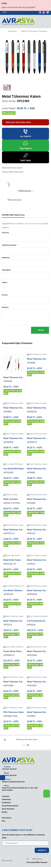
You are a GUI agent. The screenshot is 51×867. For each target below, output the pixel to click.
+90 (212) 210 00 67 (9, 769)
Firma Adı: (5, 232)
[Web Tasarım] (37, 859)
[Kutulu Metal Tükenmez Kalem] (13, 647)
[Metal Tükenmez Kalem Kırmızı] (37, 677)
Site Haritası (6, 818)
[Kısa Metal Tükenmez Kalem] (13, 586)
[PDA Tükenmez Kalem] (13, 708)
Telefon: (5, 282)
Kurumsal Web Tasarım (37, 862)
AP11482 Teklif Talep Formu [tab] (13, 215)
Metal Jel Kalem (10, 499)
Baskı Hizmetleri (8, 809)
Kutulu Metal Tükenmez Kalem (17, 651)
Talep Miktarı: (6, 270)
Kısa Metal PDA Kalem (13, 468)
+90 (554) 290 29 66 (9, 775)
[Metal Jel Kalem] (13, 495)
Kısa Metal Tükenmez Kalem (16, 590)
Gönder (40, 330)
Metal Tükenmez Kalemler (34, 31)
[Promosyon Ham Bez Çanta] (25, 739)
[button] (46, 22)
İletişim (4, 812)
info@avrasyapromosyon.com (13, 781)
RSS (3, 821)
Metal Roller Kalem (12, 560)
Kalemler (12, 31)
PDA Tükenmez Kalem (13, 712)
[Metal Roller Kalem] (13, 555)
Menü (4, 12)
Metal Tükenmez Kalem (14, 377)
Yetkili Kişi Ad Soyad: (9, 245)
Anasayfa (5, 796)
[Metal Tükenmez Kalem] (13, 363)
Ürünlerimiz (6, 802)
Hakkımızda (6, 799)
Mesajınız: (5, 307)
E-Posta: (5, 295)
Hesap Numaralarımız (10, 806)
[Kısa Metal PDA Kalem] (13, 464)
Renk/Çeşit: (6, 257)
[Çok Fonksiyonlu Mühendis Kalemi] (37, 616)
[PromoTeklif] (11, 860)
